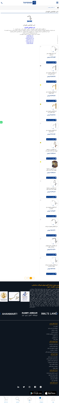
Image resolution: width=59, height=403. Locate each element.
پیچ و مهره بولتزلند (54, 377)
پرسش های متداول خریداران (52, 358)
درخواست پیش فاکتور (53, 366)
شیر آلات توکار (52, 305)
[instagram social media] (29, 387)
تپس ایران (45, 289)
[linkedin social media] (18, 387)
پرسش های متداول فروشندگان (51, 352)
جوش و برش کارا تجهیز (53, 375)
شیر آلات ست (44, 303)
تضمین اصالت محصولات (53, 362)
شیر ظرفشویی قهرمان (51, 7)
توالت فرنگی (32, 305)
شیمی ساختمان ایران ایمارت (52, 373)
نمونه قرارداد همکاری (54, 346)
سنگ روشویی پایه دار (41, 306)
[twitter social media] (24, 387)
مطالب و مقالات (54, 330)
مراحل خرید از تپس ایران (53, 357)
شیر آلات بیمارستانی (44, 305)
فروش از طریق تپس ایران (52, 348)
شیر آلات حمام (52, 303)
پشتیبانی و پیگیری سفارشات (52, 334)
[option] (10, 314)
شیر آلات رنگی (37, 303)
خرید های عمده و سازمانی (53, 360)
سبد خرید (6, 402)
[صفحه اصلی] (58, 8)
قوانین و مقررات (54, 332)
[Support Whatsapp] (1, 122)
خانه (29, 402)
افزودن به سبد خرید (50, 62)
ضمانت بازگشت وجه (54, 364)
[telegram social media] (41, 387)
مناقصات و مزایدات (54, 350)
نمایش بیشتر (32, 307)
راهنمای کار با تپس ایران (53, 328)
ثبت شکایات (55, 336)
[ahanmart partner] (10, 314)
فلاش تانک (37, 305)
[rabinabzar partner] (29, 314)
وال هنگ (56, 306)
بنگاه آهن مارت (54, 380)
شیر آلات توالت (38, 302)
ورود (53, 402)
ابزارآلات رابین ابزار (54, 378)
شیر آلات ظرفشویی (47, 302)
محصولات (41, 402)
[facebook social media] (35, 387)
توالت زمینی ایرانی (50, 306)
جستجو (17, 402)
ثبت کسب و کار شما (54, 344)
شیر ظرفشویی (55, 337)
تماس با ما (56, 326)
